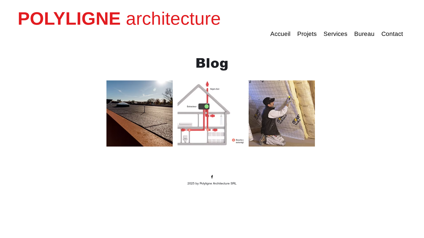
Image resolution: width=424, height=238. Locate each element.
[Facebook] (212, 177)
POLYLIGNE (72, 18)
